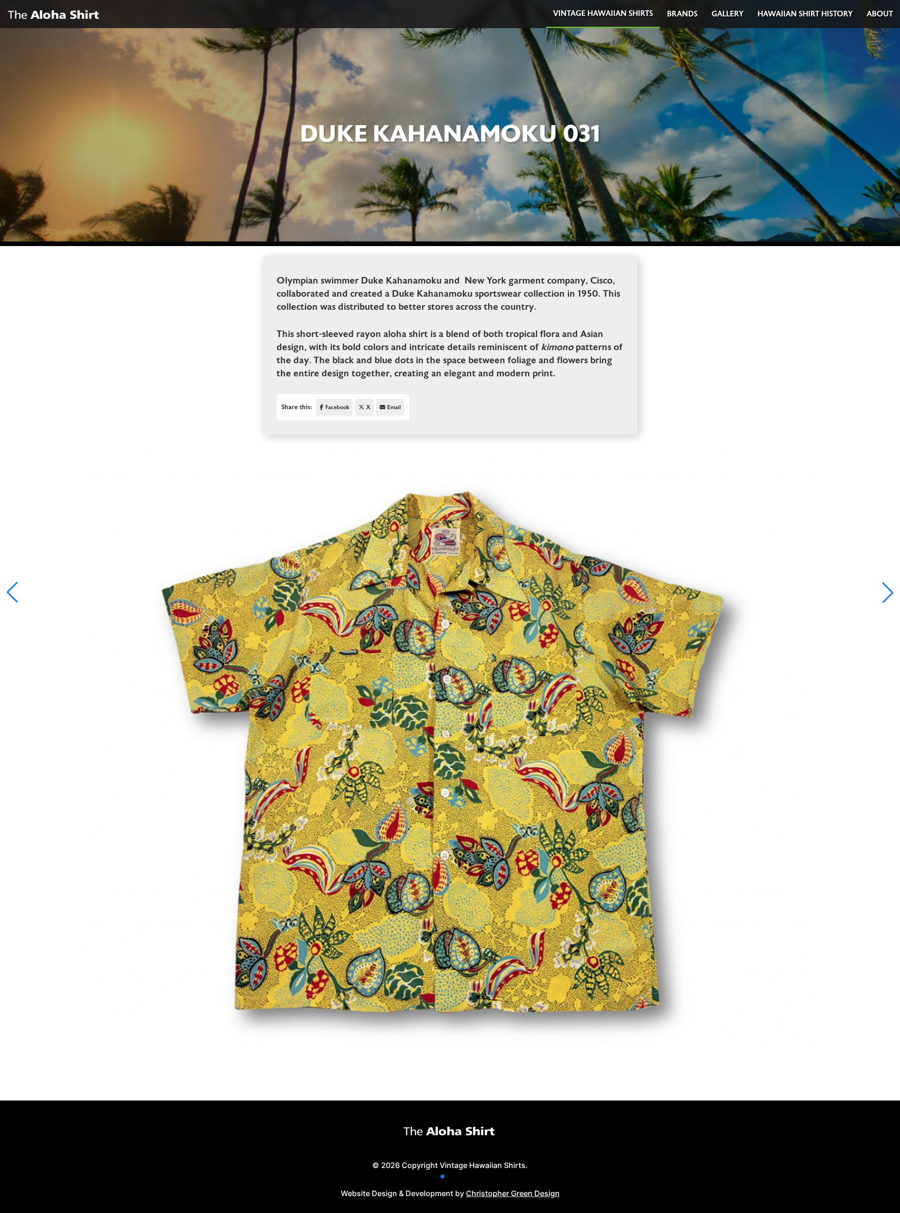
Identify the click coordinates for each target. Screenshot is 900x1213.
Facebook (337, 407)
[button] (442, 1176)
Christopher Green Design (513, 1193)
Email (394, 407)
